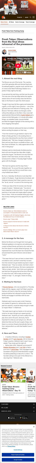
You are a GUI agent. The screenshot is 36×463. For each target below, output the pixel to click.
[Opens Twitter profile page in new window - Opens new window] (9, 54)
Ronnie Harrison (8, 287)
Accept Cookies (18, 459)
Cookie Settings (18, 449)
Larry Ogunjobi (17, 339)
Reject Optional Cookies (17, 454)
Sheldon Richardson (9, 347)
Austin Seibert (25, 115)
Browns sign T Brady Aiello (10, 219)
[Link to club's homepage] (3, 16)
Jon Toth (22, 347)
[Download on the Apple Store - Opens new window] (11, 418)
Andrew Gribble (12, 50)
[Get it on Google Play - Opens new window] (23, 419)
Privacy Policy (11, 446)
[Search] (30, 17)
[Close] (34, 427)
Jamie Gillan (15, 349)
